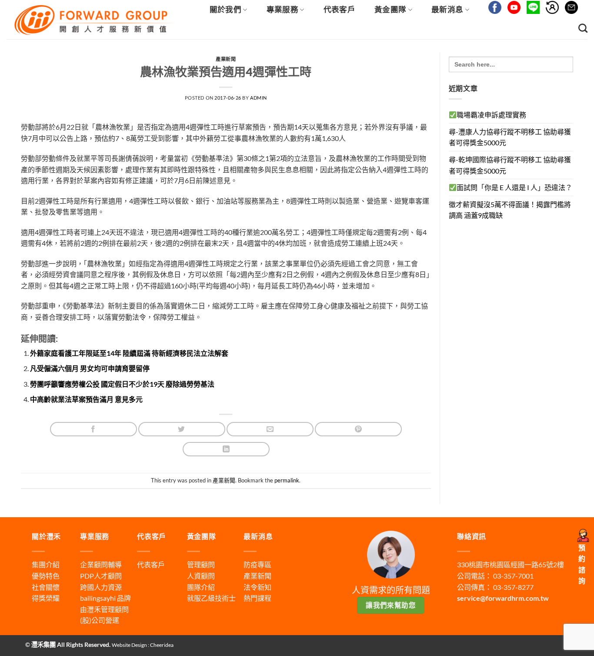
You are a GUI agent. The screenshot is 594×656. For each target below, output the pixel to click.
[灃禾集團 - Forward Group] (93, 20)
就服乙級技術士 (211, 598)
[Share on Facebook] (93, 429)
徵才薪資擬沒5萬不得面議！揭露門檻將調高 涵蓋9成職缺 (510, 210)
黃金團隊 (390, 9)
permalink (286, 480)
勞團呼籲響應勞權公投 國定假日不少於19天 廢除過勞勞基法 (122, 384)
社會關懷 (46, 587)
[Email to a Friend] (270, 429)
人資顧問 (201, 576)
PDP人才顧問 (101, 576)
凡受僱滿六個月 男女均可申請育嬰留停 (90, 368)
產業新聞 (226, 59)
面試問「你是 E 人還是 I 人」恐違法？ (514, 187)
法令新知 (257, 587)
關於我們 (225, 9)
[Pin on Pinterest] (358, 429)
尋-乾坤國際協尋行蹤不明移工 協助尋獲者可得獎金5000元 (510, 165)
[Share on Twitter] (181, 429)
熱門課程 (257, 598)
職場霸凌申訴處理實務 (491, 114)
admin (258, 97)
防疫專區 (257, 564)
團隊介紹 (201, 587)
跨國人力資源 (101, 587)
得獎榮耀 (46, 598)
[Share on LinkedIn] (226, 449)
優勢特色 (46, 576)
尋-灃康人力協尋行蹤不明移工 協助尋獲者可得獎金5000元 (510, 137)
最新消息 (447, 9)
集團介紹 (46, 564)
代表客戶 (339, 9)
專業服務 (282, 9)
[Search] (582, 28)
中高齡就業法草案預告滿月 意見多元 (86, 399)
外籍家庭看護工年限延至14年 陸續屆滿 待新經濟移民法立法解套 (129, 353)
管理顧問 (201, 564)
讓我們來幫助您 (391, 605)
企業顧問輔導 (101, 564)
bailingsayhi (98, 598)
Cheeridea (162, 645)
